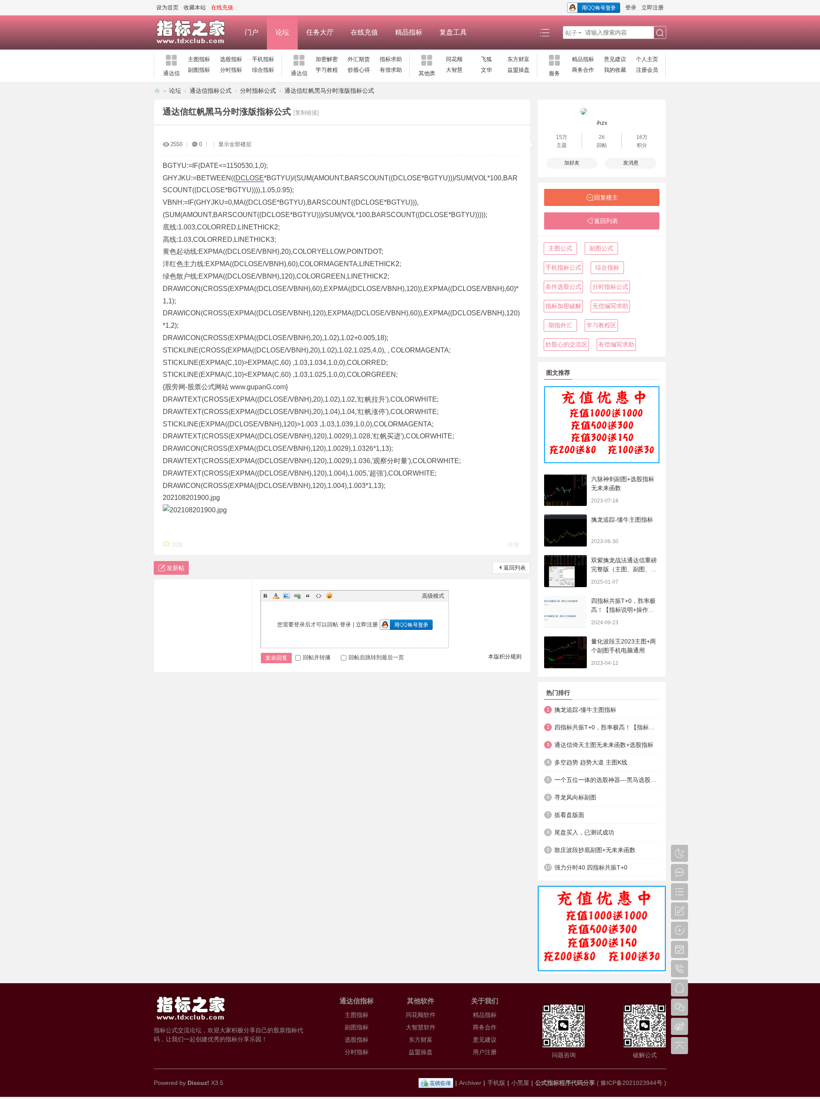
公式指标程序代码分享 (565, 1082)
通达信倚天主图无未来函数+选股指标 (603, 744)
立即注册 (652, 7)
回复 (177, 544)
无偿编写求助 (610, 306)
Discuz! (198, 1082)
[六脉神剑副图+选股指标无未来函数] (565, 490)
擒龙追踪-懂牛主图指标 (622, 519)
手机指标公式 (563, 267)
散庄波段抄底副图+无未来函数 (595, 849)
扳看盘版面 (569, 814)
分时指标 (231, 70)
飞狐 (486, 59)
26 (602, 137)
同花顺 (454, 59)
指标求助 (391, 59)
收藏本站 (195, 7)
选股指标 (231, 59)
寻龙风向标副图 (575, 797)
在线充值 (364, 32)
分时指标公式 (258, 90)
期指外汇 (560, 325)
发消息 (630, 163)
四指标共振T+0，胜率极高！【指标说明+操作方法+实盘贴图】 (623, 609)
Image (286, 595)
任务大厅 (320, 32)
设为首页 (167, 7)
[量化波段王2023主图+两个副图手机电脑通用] (565, 652)
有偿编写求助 (616, 344)
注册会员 (647, 70)
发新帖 (175, 567)
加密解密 (327, 59)
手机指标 (263, 59)
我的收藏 (615, 70)
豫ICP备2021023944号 (631, 1082)
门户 (251, 32)
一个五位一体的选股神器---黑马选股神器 (606, 779)
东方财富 (518, 59)
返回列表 (515, 567)
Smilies (329, 595)
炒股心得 (359, 70)
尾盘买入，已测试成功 (584, 832)
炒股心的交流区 (566, 344)
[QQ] (436, 1082)
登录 (630, 7)
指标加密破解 (563, 306)
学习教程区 (601, 325)
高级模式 (433, 596)
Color (276, 595)
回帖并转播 (317, 657)
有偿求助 (391, 70)
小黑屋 (520, 1082)
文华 (486, 70)
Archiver (470, 1082)
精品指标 (408, 32)
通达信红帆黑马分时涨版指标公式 (329, 90)
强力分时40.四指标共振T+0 (590, 867)
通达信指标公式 (210, 90)
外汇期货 (359, 59)
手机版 (496, 1082)
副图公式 (601, 248)
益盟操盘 (518, 70)
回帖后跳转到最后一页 (376, 657)
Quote (308, 595)
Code (318, 595)
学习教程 (327, 70)
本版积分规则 (504, 656)
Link (297, 595)
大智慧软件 (421, 1027)
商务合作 (583, 70)
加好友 (572, 163)
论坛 (282, 32)
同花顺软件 (421, 1014)
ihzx (602, 122)
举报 (513, 544)
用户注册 (485, 1052)
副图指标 (199, 70)
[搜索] (660, 33)
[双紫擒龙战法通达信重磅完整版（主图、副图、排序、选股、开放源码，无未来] (565, 571)
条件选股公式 (563, 286)
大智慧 (454, 70)
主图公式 (560, 248)
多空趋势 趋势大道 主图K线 (590, 762)
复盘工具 (453, 32)
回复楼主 (606, 197)
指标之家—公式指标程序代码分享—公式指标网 (157, 91)
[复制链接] (306, 112)
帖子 (571, 32)
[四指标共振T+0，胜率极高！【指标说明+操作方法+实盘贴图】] (565, 612)
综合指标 (263, 70)
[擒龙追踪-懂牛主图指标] (565, 530)
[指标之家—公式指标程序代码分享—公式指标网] (195, 32)
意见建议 (615, 59)
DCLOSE (249, 178)
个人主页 (647, 59)
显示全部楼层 (235, 144)
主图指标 (199, 59)
